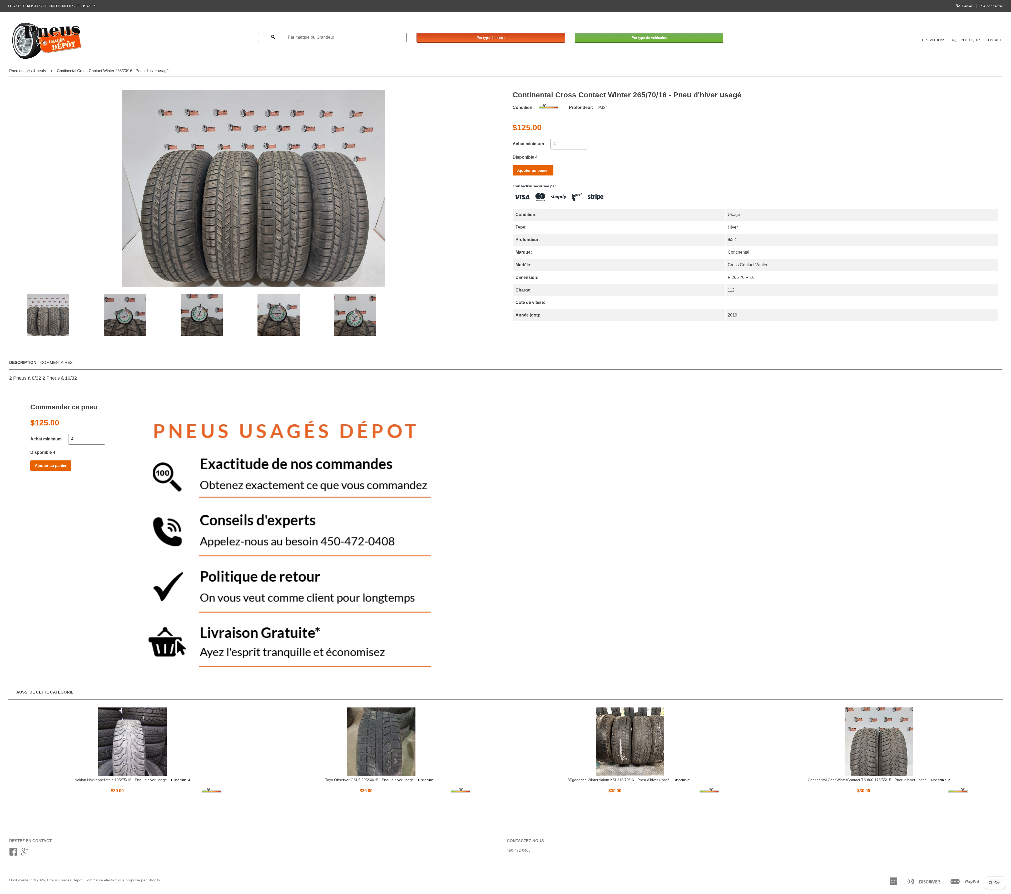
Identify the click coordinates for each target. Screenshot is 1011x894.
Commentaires (56, 362)
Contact (994, 40)
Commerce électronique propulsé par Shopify (122, 880)
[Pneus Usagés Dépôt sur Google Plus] (25, 854)
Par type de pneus (491, 38)
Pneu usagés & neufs (27, 70)
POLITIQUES (971, 40)
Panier (967, 6)
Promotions (933, 40)
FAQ (953, 40)
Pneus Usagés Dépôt (64, 880)
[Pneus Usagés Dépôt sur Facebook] (13, 854)
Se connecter (992, 6)
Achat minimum (528, 144)
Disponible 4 (525, 157)
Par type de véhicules (649, 38)
